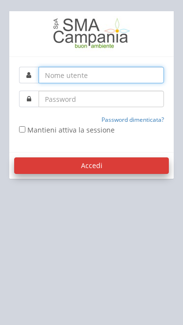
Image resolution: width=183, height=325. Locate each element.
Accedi (91, 165)
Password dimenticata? (133, 119)
